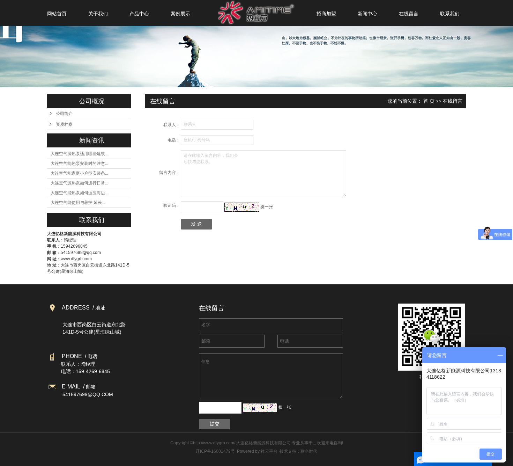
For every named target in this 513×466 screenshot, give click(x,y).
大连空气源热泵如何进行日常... (79, 183)
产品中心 (139, 13)
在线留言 (408, 13)
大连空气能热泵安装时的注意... (79, 163)
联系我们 (450, 13)
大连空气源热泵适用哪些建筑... (79, 153)
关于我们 (98, 13)
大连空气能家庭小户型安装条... (79, 173)
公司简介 (64, 113)
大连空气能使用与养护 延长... (78, 202)
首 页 (428, 101)
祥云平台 (269, 451)
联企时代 (308, 451)
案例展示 (180, 13)
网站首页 (57, 13)
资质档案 (64, 124)
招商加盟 (326, 13)
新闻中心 (367, 13)
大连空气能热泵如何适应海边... (79, 192)
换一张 (266, 206)
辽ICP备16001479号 (215, 451)
